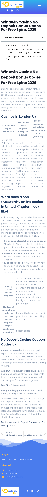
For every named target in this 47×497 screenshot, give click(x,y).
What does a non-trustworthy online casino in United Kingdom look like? (25, 51)
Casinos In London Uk (18, 45)
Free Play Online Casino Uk (14, 385)
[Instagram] (17, 10)
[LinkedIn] (12, 10)
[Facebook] (7, 10)
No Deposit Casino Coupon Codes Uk (24, 58)
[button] (39, 5)
